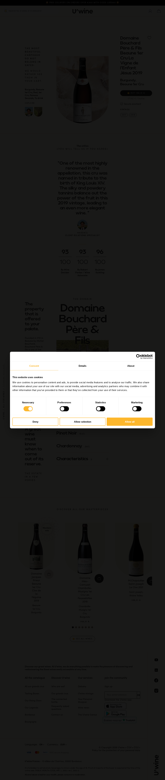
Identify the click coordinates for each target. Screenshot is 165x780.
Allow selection (82, 421)
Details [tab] (83, 365)
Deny (35, 421)
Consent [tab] (34, 365)
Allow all (130, 421)
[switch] (64, 408)
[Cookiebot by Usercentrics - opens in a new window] (138, 356)
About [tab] (130, 365)
